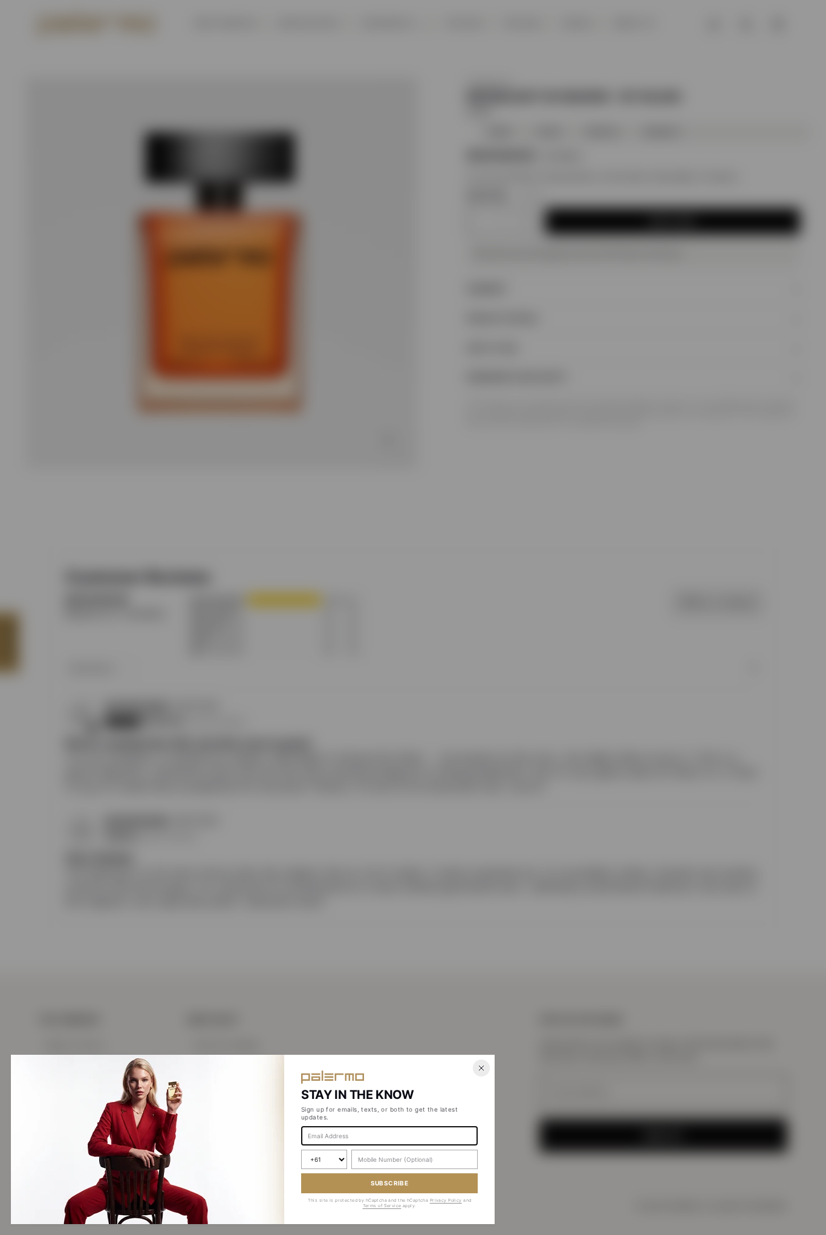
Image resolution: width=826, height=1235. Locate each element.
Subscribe (390, 1183)
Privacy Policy (446, 1200)
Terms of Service (382, 1205)
